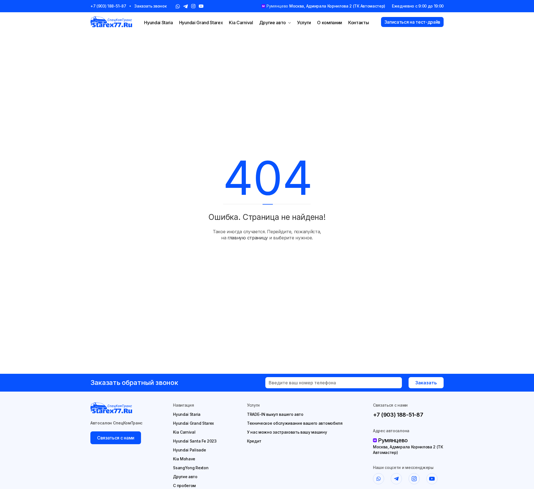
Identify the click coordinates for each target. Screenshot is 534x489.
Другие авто (272, 22)
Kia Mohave (184, 458)
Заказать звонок (150, 6)
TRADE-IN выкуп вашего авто (275, 414)
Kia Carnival (241, 22)
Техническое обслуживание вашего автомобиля (295, 423)
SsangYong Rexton (190, 467)
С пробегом (184, 485)
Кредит (254, 441)
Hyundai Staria (158, 22)
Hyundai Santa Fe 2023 (194, 441)
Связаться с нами (115, 438)
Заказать (426, 382)
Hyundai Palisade (189, 450)
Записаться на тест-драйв (412, 22)
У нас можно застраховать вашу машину (287, 432)
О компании (329, 22)
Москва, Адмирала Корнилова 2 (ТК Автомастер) (408, 449)
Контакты (358, 22)
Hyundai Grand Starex (201, 22)
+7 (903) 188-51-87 (108, 6)
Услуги (304, 22)
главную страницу (248, 237)
